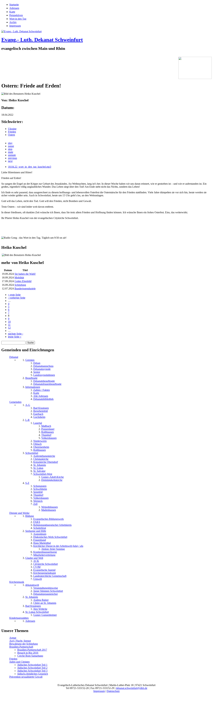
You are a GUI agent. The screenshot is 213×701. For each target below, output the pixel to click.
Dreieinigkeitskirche (51, 480)
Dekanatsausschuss (43, 366)
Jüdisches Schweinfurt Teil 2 (32, 667)
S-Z (27, 483)
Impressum (15, 25)
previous (12, 158)
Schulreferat (39, 528)
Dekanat (13, 357)
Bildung (29, 516)
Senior (36, 372)
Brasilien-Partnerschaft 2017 (32, 649)
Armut (12, 637)
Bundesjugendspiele (25, 288)
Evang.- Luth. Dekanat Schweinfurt (42, 40)
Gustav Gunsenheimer (45, 615)
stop (10, 149)
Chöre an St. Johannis (44, 603)
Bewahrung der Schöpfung (23, 643)
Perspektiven (16, 15)
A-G (27, 405)
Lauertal (37, 423)
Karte (12, 11)
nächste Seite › (15, 333)
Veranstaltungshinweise (45, 588)
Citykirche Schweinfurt (45, 564)
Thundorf (46, 435)
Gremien (29, 360)
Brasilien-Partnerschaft (21, 646)
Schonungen (39, 486)
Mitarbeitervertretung (44, 555)
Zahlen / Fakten (41, 390)
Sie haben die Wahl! (25, 273)
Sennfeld (38, 492)
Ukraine (12, 128)
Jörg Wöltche (40, 609)
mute (10, 152)
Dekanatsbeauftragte (44, 381)
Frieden (12, 131)
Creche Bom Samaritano (30, 655)
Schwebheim (40, 489)
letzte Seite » (14, 336)
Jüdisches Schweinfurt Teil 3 (32, 670)
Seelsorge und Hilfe (35, 531)
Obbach (37, 444)
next (10, 161)
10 (9, 321)
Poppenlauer (47, 429)
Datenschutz (113, 691)
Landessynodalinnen (44, 375)
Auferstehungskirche (44, 456)
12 (9, 327)
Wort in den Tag (17, 18)
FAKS (36, 522)
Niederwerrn (40, 441)
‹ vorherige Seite (16, 297)
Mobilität (19, 277)
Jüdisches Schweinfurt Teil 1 (32, 664)
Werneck (38, 501)
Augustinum (39, 534)
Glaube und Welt (34, 558)
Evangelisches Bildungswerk (48, 519)
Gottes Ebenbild (22, 281)
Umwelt (37, 579)
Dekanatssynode (42, 369)
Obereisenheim (41, 447)
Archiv (13, 22)
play (10, 143)
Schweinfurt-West (42, 474)
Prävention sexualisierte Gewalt (25, 676)
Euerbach (38, 414)
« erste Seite (14, 294)
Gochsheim (39, 417)
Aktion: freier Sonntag (53, 549)
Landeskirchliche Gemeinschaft (49, 576)
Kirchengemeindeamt (44, 573)
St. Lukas (38, 468)
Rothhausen (47, 432)
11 (9, 324)
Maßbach (46, 426)
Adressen (14, 8)
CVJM (36, 567)
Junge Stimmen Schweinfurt (48, 591)
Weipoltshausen (49, 507)
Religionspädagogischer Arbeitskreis (52, 525)
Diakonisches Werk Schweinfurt (50, 537)
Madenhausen (48, 510)
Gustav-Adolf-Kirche (52, 477)
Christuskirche (40, 459)
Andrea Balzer (41, 600)
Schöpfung (20, 284)
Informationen (32, 387)
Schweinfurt (31, 453)
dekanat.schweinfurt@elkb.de (131, 688)
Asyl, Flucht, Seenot (20, 640)
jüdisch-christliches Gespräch (32, 673)
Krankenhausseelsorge (45, 552)
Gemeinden (15, 402)
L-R (27, 420)
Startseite (14, 4)
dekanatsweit (32, 585)
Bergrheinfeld (40, 411)
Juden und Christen (19, 661)
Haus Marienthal (42, 543)
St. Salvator (39, 471)
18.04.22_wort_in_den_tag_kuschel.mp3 (29, 166)
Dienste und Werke (19, 513)
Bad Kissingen (41, 408)
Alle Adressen (40, 396)
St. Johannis (39, 465)
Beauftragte (31, 378)
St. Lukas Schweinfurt (37, 612)
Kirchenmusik (16, 582)
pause (11, 146)
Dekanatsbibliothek (43, 399)
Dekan (36, 363)
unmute (12, 155)
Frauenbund (39, 540)
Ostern (11, 134)
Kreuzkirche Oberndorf (45, 462)
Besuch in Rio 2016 (27, 652)
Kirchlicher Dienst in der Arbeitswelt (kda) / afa (58, 546)
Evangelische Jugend (44, 570)
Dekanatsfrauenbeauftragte (47, 384)
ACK (36, 561)
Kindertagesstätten (19, 618)
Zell (35, 504)
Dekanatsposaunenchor (45, 594)
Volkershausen (49, 438)
